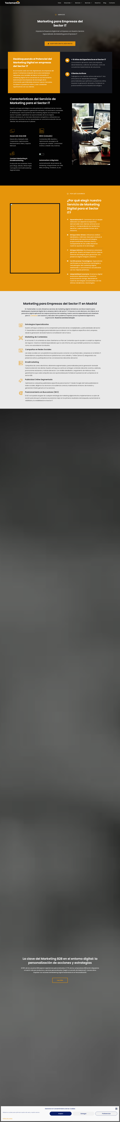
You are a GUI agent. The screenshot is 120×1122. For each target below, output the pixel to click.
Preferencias (106, 1114)
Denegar (83, 1114)
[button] (116, 1109)
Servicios (77, 3)
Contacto (112, 3)
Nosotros (97, 3)
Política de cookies (7, 1118)
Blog (104, 3)
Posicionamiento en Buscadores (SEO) (42, 392)
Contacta (33, 316)
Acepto (60, 1114)
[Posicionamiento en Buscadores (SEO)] (21, 393)
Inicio (59, 3)
